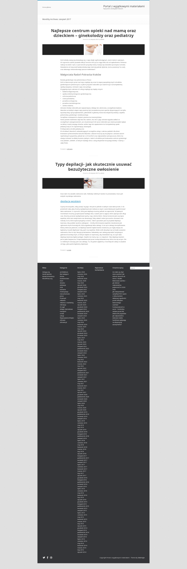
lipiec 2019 (81, 421)
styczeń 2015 (81, 526)
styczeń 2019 (81, 429)
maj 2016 (80, 493)
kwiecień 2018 (82, 447)
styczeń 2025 (81, 305)
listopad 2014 (82, 530)
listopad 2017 (82, 456)
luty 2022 (80, 366)
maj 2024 (80, 322)
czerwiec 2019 (82, 423)
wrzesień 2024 (82, 313)
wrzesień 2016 (82, 484)
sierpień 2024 (82, 316)
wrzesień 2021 (82, 375)
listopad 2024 (82, 309)
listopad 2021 (82, 370)
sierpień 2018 (82, 438)
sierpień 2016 (82, 486)
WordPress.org (47, 278)
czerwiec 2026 (82, 274)
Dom (61, 281)
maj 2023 (80, 340)
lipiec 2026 (81, 272)
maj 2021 (80, 383)
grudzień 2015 (82, 502)
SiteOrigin (141, 558)
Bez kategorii (64, 274)
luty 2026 (80, 283)
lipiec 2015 (81, 513)
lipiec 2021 (81, 379)
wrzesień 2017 (82, 460)
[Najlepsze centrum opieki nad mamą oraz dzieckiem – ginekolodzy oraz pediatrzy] (93, 49)
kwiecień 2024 (82, 324)
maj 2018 (80, 445)
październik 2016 (83, 482)
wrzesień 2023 (82, 335)
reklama (62, 300)
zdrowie (69, 149)
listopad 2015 (82, 504)
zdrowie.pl (63, 322)
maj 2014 (80, 543)
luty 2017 (80, 473)
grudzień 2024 (82, 307)
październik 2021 (83, 373)
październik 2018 (83, 436)
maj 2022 (80, 359)
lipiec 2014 (81, 539)
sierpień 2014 (82, 537)
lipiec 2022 (81, 355)
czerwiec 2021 (82, 381)
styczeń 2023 (81, 344)
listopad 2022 (82, 346)
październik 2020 (83, 397)
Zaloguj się (46, 272)
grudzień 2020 (82, 394)
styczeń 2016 (81, 500)
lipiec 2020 (81, 403)
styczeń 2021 (81, 392)
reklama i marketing (66, 303)
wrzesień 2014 (82, 535)
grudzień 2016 (82, 478)
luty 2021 (80, 390)
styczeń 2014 (81, 552)
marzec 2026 (81, 281)
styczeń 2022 (81, 368)
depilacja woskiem (70, 201)
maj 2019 (80, 425)
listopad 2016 (82, 480)
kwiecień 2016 (82, 495)
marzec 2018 (81, 449)
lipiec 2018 (81, 440)
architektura (64, 272)
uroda (69, 250)
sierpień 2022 (82, 353)
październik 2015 (83, 506)
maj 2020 (80, 405)
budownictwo (64, 278)
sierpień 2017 (82, 462)
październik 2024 (83, 311)
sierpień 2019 (82, 419)
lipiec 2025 (81, 294)
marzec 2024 (81, 327)
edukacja (63, 285)
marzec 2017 (81, 471)
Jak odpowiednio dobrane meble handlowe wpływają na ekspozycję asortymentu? (119, 320)
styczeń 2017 (81, 475)
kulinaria (63, 289)
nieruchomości (65, 294)
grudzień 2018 (82, 432)
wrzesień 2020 (82, 399)
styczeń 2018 (81, 454)
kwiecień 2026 (82, 278)
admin (102, 39)
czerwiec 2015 (82, 515)
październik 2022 (83, 348)
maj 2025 (80, 298)
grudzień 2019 (82, 412)
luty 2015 (80, 524)
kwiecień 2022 (82, 362)
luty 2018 (80, 451)
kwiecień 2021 (82, 386)
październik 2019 (83, 414)
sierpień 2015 (82, 510)
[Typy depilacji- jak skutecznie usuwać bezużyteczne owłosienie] (93, 183)
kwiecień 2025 (82, 300)
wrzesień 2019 (82, 416)
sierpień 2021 (82, 377)
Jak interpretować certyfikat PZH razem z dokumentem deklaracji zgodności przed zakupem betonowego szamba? (119, 298)
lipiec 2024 (81, 318)
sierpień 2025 (82, 292)
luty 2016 (80, 497)
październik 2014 (83, 532)
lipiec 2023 (81, 338)
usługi (62, 316)
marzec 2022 (81, 364)
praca (62, 296)
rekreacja (63, 305)
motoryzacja (64, 292)
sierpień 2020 (82, 401)
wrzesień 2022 (82, 351)
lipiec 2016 (81, 489)
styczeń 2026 (81, 285)
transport (63, 311)
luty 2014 (80, 550)
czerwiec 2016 (82, 491)
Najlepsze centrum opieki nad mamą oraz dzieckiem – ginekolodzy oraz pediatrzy (93, 33)
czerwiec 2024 (82, 320)
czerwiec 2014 (82, 541)
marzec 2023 (81, 342)
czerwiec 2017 (82, 467)
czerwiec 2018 (82, 443)
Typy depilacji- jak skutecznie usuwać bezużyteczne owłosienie (93, 166)
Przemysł (63, 298)
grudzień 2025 (82, 287)
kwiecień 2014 (82, 545)
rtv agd (62, 307)
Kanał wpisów (47, 274)
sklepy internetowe (66, 309)
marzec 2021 (81, 388)
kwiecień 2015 (82, 519)
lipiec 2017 (81, 465)
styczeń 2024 (81, 331)
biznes (62, 276)
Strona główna (46, 7)
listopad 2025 (82, 289)
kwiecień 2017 (82, 469)
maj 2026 (80, 276)
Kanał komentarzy (48, 276)
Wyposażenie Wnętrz (67, 318)
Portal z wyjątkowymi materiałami (124, 6)
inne (61, 287)
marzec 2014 (81, 548)
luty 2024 (80, 329)
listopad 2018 (82, 434)
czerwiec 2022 (82, 357)
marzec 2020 (81, 408)
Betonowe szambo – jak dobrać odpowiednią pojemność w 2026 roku (119, 285)
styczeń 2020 (81, 410)
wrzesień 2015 (82, 508)
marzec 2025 (81, 303)
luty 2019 (80, 427)
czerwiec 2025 (82, 296)
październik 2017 (83, 458)
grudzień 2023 (82, 333)
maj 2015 (80, 517)
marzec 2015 (81, 521)
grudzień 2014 (82, 528)
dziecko (62, 283)
